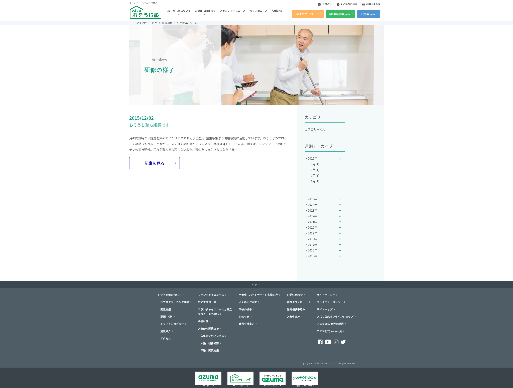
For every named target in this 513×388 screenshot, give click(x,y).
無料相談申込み (339, 14)
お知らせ (327, 4)
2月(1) (315, 175)
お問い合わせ (373, 4)
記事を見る (154, 163)
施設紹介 (166, 331)
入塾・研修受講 (210, 343)
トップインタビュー (172, 323)
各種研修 (277, 11)
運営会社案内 (246, 323)
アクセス (166, 338)
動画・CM (166, 316)
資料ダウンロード (307, 14)
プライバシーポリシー (330, 302)
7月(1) (315, 170)
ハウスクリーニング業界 (175, 302)
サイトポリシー (326, 294)
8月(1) (315, 164)
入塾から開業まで (205, 11)
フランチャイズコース (232, 11)
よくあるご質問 (348, 4)
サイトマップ (324, 309)
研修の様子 (245, 309)
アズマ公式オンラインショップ (335, 316)
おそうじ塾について (179, 11)
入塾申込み (367, 14)
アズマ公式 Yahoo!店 (329, 331)
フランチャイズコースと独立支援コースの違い (215, 312)
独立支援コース (258, 11)
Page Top (256, 284)
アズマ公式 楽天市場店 (330, 323)
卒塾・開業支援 (210, 350)
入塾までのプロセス (212, 335)
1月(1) (315, 181)
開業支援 (166, 309)
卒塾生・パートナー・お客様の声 (258, 294)
